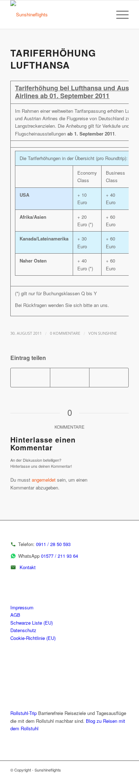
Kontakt (28, 567)
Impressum (22, 607)
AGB (15, 614)
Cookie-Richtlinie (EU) (33, 638)
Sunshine (107, 333)
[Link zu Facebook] (123, 769)
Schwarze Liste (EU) (31, 622)
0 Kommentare (65, 333)
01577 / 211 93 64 (59, 555)
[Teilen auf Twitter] (69, 377)
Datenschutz (23, 630)
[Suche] (102, 14)
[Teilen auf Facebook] (30, 377)
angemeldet (44, 479)
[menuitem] (102, 14)
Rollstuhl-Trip (23, 713)
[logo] (57, 14)
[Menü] (119, 14)
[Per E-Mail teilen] (108, 377)
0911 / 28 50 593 (53, 544)
